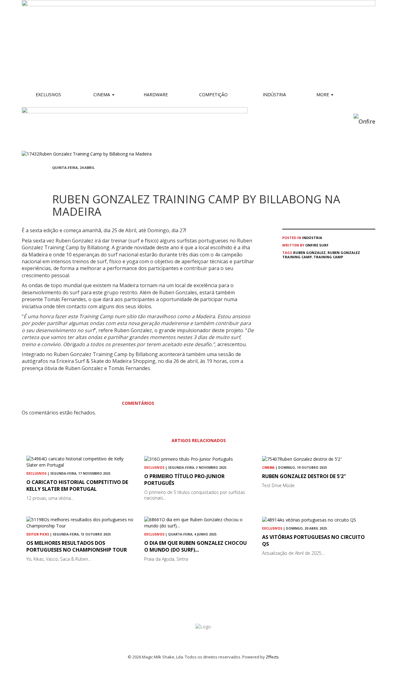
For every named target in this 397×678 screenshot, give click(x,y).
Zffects (272, 657)
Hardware (156, 94)
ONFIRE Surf (316, 245)
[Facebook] (54, 179)
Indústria (273, 94)
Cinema (101, 94)
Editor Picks (37, 534)
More (323, 94)
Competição (213, 94)
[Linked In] (83, 179)
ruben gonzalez (309, 252)
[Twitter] (69, 179)
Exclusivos (48, 94)
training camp (328, 257)
